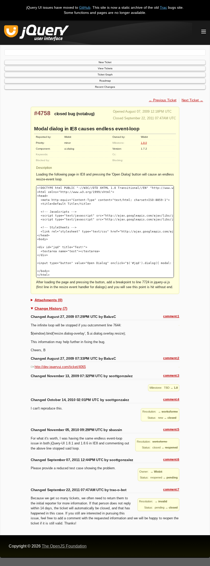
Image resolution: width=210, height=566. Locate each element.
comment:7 (171, 489)
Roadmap (105, 80)
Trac (163, 7)
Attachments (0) (48, 300)
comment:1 (171, 316)
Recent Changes (105, 86)
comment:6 (171, 459)
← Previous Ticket (162, 100)
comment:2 (171, 358)
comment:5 (171, 429)
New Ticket (105, 62)
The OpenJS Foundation (64, 546)
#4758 (42, 113)
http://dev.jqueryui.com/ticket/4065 (60, 367)
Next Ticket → (192, 100)
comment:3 (171, 375)
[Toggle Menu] (203, 31)
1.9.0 (144, 142)
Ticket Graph (105, 74)
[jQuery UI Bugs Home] (36, 34)
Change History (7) (51, 308)
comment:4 (171, 399)
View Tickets (105, 68)
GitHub (84, 7)
